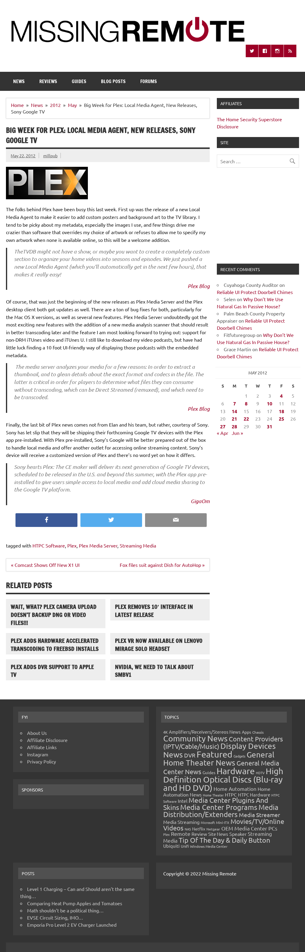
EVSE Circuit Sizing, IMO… (55, 917)
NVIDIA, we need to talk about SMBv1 (154, 671)
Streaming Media (138, 545)
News (19, 81)
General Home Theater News (218, 758)
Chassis (258, 732)
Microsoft (208, 822)
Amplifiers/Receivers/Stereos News (205, 732)
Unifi (185, 846)
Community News (195, 738)
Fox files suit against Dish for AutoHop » (162, 565)
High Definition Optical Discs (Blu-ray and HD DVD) (223, 779)
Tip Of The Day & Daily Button (224, 840)
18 (281, 411)
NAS (188, 829)
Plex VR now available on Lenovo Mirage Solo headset (159, 645)
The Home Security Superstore (249, 119)
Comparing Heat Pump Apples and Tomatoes (74, 903)
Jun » (237, 433)
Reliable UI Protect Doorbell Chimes (255, 292)
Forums (148, 81)
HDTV (260, 772)
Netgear (213, 829)
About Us (37, 733)
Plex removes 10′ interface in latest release (154, 611)
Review (199, 834)
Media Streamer (259, 814)
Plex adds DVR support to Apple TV (52, 671)
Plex (72, 545)
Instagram (37, 754)
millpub (50, 155)
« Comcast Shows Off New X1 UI (45, 565)
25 (281, 419)
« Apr (222, 433)
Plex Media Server (98, 545)
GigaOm (200, 501)
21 (234, 419)
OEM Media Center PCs (249, 828)
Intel (182, 801)
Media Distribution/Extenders (220, 811)
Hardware (236, 771)
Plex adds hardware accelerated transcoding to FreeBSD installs (55, 645)
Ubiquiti (171, 846)
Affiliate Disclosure (47, 740)
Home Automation (235, 788)
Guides (79, 81)
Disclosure (228, 126)
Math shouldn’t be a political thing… (65, 910)
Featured (214, 754)
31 (269, 426)
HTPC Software (48, 545)
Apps (246, 732)
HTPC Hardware (254, 794)
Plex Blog (199, 286)
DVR (189, 755)
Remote (180, 833)
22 (246, 419)
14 (234, 411)
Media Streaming (181, 822)
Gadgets (239, 756)
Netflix (198, 828)
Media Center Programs (218, 807)
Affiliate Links (42, 747)
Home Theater (213, 795)
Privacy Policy (41, 761)
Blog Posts (113, 81)
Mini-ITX (222, 822)
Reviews (48, 81)
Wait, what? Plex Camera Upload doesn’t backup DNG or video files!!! (54, 615)
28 (234, 426)
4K (165, 732)
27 (222, 426)
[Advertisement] (258, 219)
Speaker (238, 834)
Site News (218, 834)
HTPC (231, 794)
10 (269, 403)
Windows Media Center (209, 846)
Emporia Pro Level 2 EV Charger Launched (71, 925)
